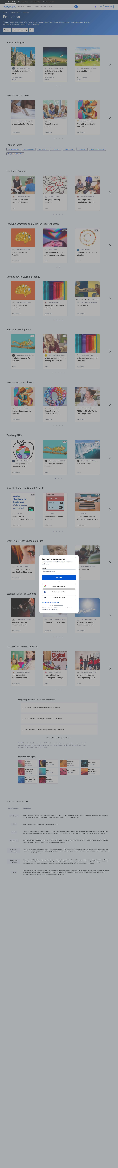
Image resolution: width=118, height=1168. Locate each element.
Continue (59, 577)
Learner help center (58, 605)
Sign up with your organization (50, 602)
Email (44, 568)
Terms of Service (51, 609)
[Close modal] (75, 557)
